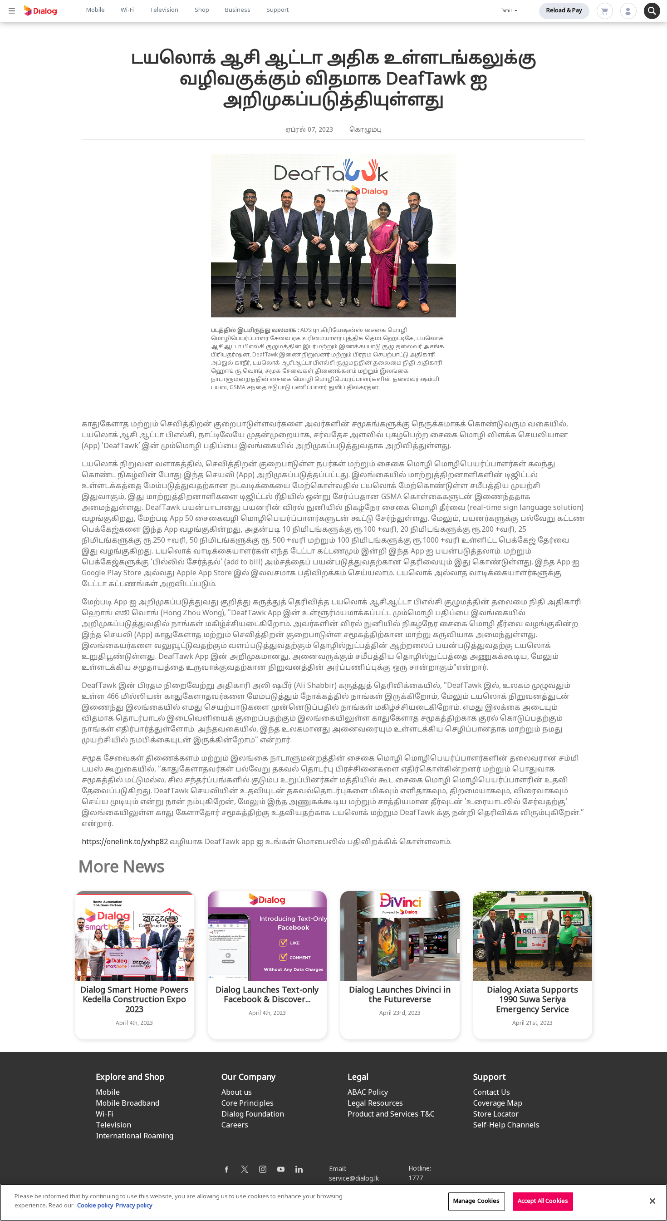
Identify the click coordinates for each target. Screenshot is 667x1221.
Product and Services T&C (391, 1114)
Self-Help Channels (506, 1125)
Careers (234, 1125)
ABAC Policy (368, 1092)
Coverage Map (497, 1103)
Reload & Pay (564, 11)
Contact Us (491, 1092)
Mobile (95, 10)
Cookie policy (95, 1205)
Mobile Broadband (127, 1103)
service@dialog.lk (354, 1179)
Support (277, 10)
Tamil (507, 11)
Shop (202, 10)
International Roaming (134, 1136)
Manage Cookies (476, 1201)
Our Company (248, 1078)
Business (237, 10)
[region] (333, 1202)
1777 (415, 1178)
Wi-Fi (127, 10)
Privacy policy (134, 1205)
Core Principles (247, 1103)
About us (236, 1092)
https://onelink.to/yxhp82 (125, 842)
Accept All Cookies (543, 1201)
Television (164, 10)
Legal (358, 1078)
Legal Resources (375, 1103)
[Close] (652, 1201)
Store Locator (496, 1114)
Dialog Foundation (252, 1114)
